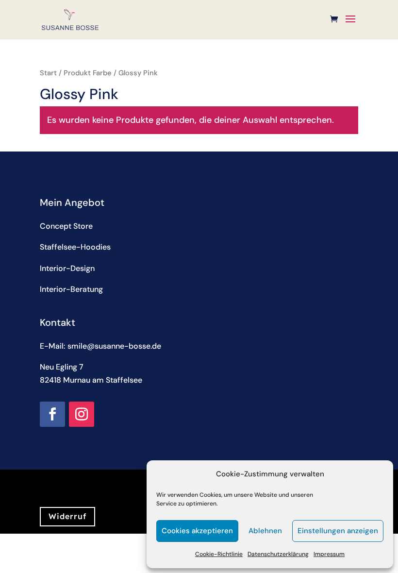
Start (48, 73)
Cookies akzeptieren (197, 531)
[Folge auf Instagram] (81, 414)
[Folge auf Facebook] (52, 414)
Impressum (329, 554)
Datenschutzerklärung (278, 554)
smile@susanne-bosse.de (114, 346)
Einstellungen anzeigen (338, 531)
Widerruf (67, 516)
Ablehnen (265, 531)
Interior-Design (67, 268)
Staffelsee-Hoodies (75, 247)
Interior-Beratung (71, 289)
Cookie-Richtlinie (219, 554)
